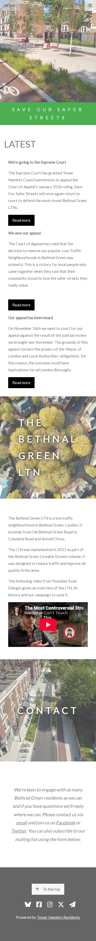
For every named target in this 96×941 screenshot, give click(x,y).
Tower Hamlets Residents (58, 917)
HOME (10, 5)
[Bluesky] (28, 904)
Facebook (65, 822)
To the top (51, 889)
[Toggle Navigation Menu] (90, 5)
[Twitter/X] (61, 904)
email (21, 822)
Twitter (18, 831)
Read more (21, 220)
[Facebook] (39, 904)
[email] (72, 904)
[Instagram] (49, 904)
